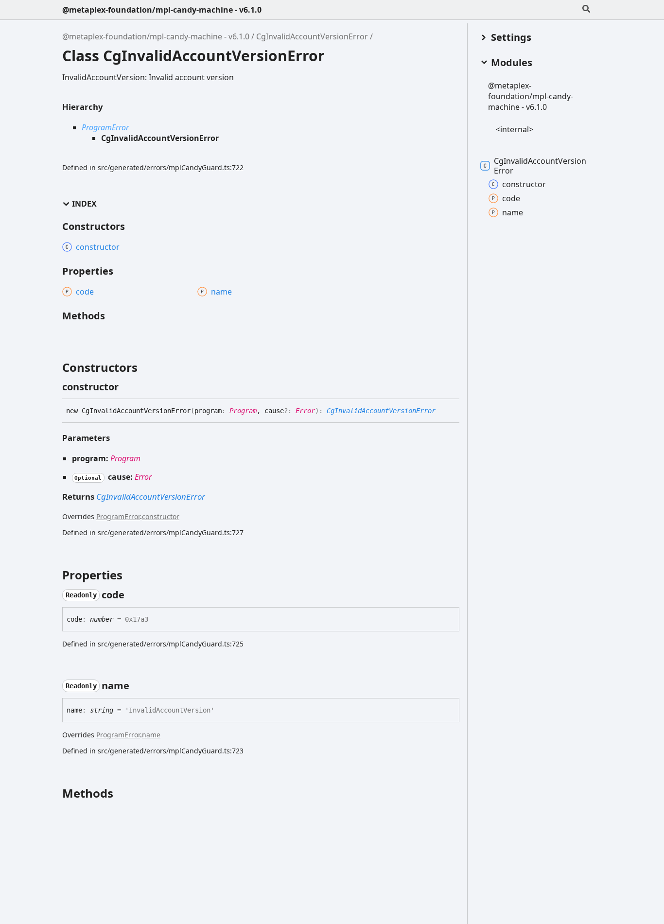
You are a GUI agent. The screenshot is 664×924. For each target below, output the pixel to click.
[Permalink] (127, 387)
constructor (160, 516)
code (511, 198)
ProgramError (105, 127)
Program (243, 411)
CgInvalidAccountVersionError (312, 36)
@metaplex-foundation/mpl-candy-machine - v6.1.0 (162, 9)
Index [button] (84, 204)
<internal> (514, 129)
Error (305, 411)
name (151, 734)
